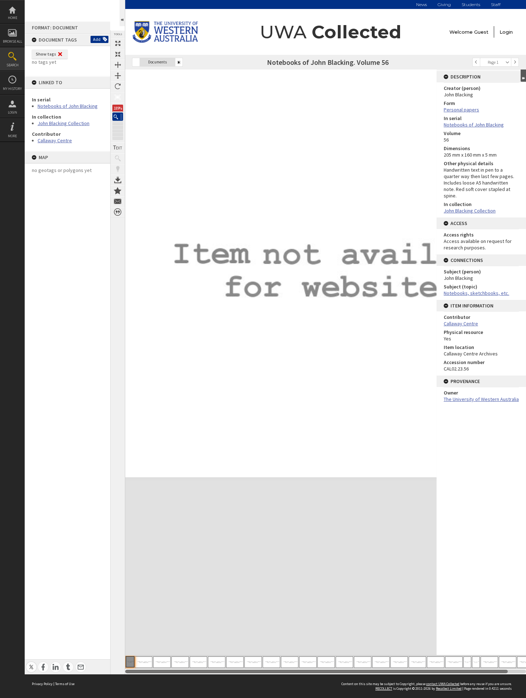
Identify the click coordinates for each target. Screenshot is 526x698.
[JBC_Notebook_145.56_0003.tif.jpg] (162, 662)
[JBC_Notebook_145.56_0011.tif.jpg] (308, 662)
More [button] (12, 136)
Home (12, 17)
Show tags (46, 54)
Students (471, 4)
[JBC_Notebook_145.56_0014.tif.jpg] (362, 662)
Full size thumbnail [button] (118, 43)
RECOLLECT (383, 688)
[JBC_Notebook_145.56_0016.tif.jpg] (399, 662)
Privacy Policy (42, 684)
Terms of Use (64, 684)
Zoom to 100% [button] (118, 97)
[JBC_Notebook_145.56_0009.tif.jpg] (271, 662)
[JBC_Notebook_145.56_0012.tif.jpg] (326, 662)
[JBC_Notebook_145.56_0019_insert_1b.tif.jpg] (476, 662)
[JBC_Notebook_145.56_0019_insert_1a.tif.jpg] (467, 662)
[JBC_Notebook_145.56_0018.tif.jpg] (435, 662)
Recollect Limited (449, 688)
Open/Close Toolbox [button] (122, 13)
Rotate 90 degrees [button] (118, 86)
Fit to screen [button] (118, 54)
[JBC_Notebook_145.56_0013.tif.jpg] (344, 662)
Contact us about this (118, 201)
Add (97, 39)
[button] (117, 117)
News (421, 4)
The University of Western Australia (481, 399)
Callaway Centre (55, 140)
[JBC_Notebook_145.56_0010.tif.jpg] (289, 662)
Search (12, 65)
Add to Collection (118, 190)
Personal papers (461, 109)
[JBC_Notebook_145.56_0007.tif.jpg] (235, 662)
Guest (481, 32)
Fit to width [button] (118, 64)
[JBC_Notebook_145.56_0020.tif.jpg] (489, 662)
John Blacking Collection (63, 123)
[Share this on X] (31, 663)
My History (12, 88)
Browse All (12, 41)
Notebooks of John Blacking (68, 106)
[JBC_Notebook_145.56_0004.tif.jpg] (180, 662)
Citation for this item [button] (118, 212)
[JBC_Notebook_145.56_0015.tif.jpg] (381, 662)
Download (118, 179)
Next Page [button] (514, 62)
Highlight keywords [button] (118, 169)
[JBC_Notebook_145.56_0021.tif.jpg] (507, 662)
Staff (496, 4)
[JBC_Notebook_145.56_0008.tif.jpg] (253, 662)
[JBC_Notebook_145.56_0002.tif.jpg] (143, 662)
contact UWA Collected (442, 684)
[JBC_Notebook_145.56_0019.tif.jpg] (454, 662)
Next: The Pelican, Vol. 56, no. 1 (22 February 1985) (178, 62)
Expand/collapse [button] (523, 76)
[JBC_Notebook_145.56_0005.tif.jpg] (198, 662)
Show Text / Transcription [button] (118, 147)
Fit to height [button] (118, 75)
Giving (444, 4)
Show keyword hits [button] (118, 158)
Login (12, 112)
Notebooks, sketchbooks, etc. (476, 293)
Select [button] (507, 62)
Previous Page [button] (476, 62)
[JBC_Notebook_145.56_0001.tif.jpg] (130, 662)
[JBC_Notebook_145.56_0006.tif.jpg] (216, 662)
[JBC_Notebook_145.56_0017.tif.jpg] (417, 662)
